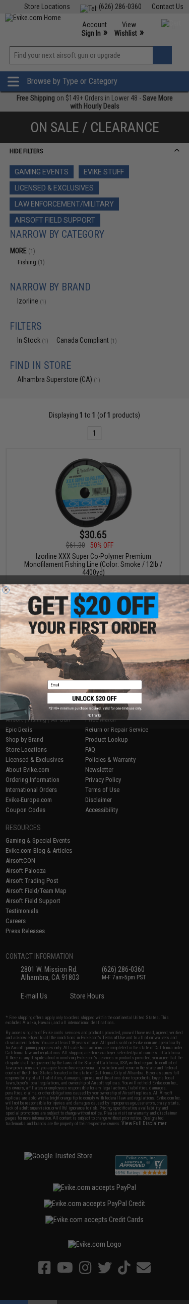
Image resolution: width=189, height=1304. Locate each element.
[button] (94, 702)
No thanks (94, 715)
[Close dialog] (6, 589)
